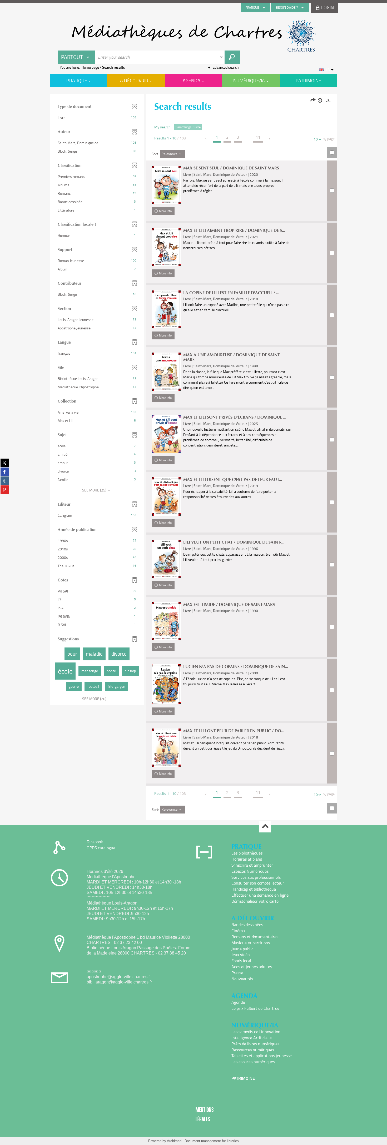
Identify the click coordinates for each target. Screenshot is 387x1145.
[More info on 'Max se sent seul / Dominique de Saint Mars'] (166, 185)
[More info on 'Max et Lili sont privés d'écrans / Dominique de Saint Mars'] (166, 434)
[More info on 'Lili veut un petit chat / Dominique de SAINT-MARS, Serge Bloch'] (166, 559)
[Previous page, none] (206, 139)
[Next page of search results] (270, 139)
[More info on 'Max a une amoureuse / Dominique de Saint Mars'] (166, 372)
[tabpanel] (193, 457)
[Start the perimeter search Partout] (232, 57)
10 (316, 139)
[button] (97, 118)
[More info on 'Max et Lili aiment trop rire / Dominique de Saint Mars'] (166, 247)
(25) (94, 490)
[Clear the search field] (222, 57)
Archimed (174, 1141)
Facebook (95, 842)
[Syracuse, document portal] (193, 35)
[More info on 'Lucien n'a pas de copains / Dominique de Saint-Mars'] (166, 684)
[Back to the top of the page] (265, 826)
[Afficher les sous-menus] (263, 7)
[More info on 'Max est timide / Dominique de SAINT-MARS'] (166, 621)
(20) (94, 698)
